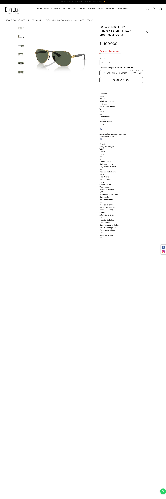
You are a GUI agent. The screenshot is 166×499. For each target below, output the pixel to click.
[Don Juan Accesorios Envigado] (13, 10)
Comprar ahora (121, 80)
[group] (21, 28)
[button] (153, 8)
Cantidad (103, 58)
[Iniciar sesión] (147, 8)
